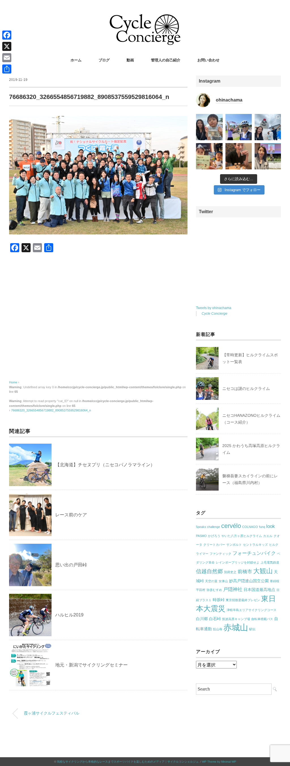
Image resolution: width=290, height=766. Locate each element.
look (270, 526)
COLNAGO (250, 526)
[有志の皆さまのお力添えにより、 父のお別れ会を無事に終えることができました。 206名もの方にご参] (268, 156)
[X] (6, 46)
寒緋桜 (274, 581)
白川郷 (202, 618)
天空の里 (211, 581)
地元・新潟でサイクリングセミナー (91, 665)
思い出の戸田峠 (71, 564)
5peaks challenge (208, 526)
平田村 (200, 590)
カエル (267, 536)
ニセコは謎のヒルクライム (246, 388)
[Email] (6, 57)
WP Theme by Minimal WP (219, 761)
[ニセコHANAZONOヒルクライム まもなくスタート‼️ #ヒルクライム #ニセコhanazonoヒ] (238, 127)
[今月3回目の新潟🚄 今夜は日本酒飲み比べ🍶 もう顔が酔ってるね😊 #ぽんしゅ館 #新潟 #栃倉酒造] (238, 156)
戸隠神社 (232, 589)
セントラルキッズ (255, 544)
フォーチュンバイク (254, 553)
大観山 (263, 571)
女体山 (223, 581)
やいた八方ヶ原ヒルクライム (241, 536)
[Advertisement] (98, 322)
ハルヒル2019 (69, 614)
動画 (130, 60)
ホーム (76, 60)
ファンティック (220, 553)
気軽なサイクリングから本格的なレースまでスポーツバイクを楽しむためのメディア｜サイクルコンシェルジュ (128, 761)
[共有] (6, 69)
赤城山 (235, 627)
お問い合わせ (208, 60)
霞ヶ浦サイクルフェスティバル (51, 713)
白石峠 (215, 618)
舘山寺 (217, 629)
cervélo (231, 525)
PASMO (201, 536)
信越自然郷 (209, 571)
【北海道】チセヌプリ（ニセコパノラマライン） (105, 464)
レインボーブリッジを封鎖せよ (237, 562)
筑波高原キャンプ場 (236, 619)
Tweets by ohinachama (213, 308)
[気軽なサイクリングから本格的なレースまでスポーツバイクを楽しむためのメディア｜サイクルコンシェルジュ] (145, 18)
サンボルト (234, 544)
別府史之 (230, 572)
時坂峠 (219, 599)
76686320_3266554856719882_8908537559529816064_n (51, 410)
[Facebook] (6, 35)
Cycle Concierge (214, 314)
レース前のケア (71, 514)
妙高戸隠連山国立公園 (249, 581)
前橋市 (245, 571)
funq (262, 526)
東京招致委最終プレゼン (243, 600)
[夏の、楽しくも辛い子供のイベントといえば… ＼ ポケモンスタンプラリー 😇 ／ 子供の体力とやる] (209, 156)
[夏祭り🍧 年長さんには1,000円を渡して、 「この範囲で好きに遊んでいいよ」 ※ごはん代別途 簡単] (209, 127)
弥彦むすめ (214, 590)
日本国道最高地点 (259, 589)
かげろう (214, 536)
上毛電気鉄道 (270, 562)
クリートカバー (214, 544)
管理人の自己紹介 (165, 60)
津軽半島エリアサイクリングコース (251, 610)
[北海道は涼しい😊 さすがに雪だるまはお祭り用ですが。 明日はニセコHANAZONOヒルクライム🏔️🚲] (268, 127)
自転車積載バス (262, 619)
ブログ (104, 60)
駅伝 (252, 629)
